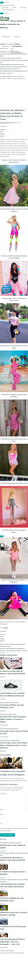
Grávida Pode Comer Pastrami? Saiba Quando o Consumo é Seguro (13, 719)
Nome (2, 809)
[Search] (2, 2)
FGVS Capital (9, 950)
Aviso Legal (23, 7)
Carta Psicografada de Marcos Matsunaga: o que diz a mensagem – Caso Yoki (12, 941)
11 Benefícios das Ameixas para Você (9, 68)
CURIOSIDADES (17, 46)
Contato (14, 7)
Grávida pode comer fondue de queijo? (10, 51)
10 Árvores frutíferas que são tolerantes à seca (12, 64)
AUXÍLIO (17, 44)
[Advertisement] (14, 94)
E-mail (2, 814)
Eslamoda (5, 627)
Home (1, 76)
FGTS (9, 44)
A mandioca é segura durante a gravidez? (10, 58)
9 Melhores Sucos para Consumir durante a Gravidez (13, 66)
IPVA (12, 50)
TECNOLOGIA (5, 36)
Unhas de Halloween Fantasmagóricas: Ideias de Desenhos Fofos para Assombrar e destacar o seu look (13, 650)
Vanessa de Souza (5, 122)
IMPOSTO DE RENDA (17, 52)
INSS (3, 44)
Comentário (3, 793)
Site (1, 823)
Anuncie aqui (5, 7)
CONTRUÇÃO (5, 46)
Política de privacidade (7, 9)
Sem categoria (7, 76)
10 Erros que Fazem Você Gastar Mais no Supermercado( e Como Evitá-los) (13, 745)
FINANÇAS (17, 36)
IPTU (12, 48)
